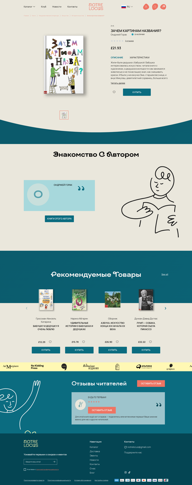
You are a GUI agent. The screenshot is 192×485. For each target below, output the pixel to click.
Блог (92, 472)
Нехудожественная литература (49, 16)
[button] (165, 308)
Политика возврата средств (34, 480)
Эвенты (94, 455)
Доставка (95, 451)
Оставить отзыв (151, 383)
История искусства (78, 16)
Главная (26, 16)
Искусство (65, 16)
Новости (56, 6)
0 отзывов (129, 41)
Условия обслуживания (82, 480)
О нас (93, 468)
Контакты (72, 6)
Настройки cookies (101, 480)
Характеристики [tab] (139, 57)
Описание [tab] (117, 57)
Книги (34, 16)
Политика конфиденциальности (59, 480)
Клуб (43, 6)
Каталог (28, 6)
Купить (137, 92)
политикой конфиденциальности (47, 469)
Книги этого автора (59, 218)
